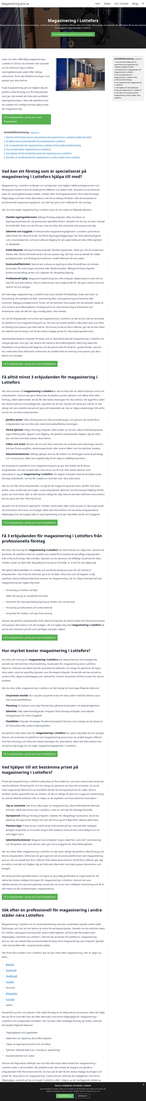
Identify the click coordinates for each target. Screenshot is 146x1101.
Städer (107, 3)
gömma (34, 132)
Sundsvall (11, 970)
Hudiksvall (11, 976)
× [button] (143, 1084)
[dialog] (73, 1091)
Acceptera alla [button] (65, 1096)
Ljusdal (10, 981)
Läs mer (97, 1091)
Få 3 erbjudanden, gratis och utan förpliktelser (73, 34)
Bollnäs (10, 964)
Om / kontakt (121, 3)
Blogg (135, 3)
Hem (97, 3)
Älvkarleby (11, 993)
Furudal (10, 999)
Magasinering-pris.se (15, 3)
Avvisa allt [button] (82, 1096)
